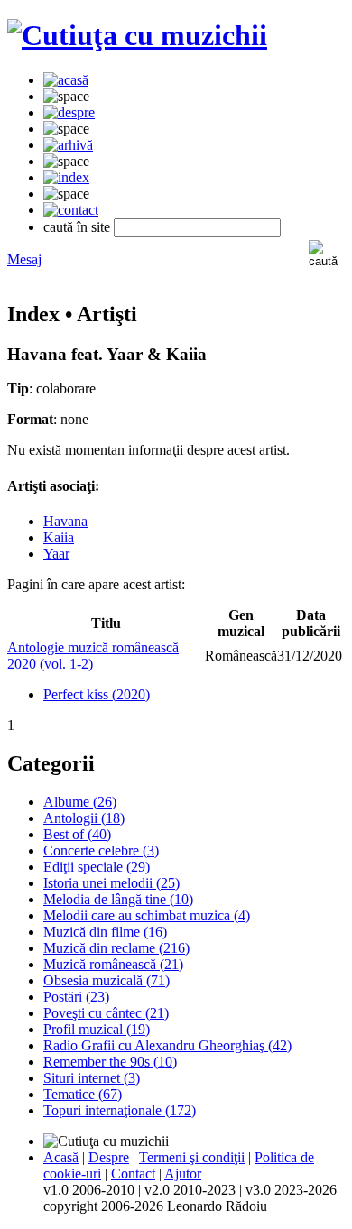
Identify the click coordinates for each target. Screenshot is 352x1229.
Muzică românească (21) (113, 964)
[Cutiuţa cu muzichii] (137, 35)
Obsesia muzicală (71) (106, 980)
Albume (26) (79, 801)
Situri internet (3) (91, 1078)
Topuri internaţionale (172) (119, 1110)
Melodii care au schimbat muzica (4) (146, 915)
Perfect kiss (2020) (96, 694)
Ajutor (182, 1173)
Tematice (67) (82, 1094)
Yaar (56, 553)
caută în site (76, 227)
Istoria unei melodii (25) (111, 883)
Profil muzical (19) (96, 1029)
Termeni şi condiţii (192, 1157)
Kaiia (58, 537)
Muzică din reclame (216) (116, 948)
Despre (108, 1157)
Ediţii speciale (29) (96, 866)
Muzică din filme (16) (105, 931)
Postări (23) (76, 996)
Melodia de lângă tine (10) (118, 899)
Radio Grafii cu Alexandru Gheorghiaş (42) (167, 1045)
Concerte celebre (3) (101, 850)
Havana (65, 521)
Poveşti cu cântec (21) (106, 1013)
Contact (133, 1173)
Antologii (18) (84, 818)
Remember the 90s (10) (110, 1061)
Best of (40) (77, 834)
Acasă (61, 1157)
